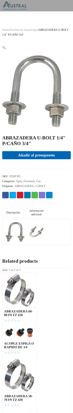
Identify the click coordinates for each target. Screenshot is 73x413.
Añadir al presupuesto (36, 155)
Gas (38, 181)
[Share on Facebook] (5, 195)
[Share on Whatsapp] (34, 195)
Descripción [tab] (13, 212)
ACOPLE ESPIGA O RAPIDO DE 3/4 (19, 345)
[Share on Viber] (42, 195)
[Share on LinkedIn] (27, 195)
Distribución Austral (20, 29)
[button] (4, 47)
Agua (35, 29)
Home (5, 29)
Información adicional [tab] (36, 212)
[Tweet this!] (13, 195)
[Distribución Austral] (14, 5)
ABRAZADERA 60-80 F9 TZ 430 (18, 313)
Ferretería (29, 181)
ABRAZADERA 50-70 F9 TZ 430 (18, 397)
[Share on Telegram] (49, 195)
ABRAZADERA (24, 186)
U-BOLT (40, 186)
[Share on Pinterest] (20, 195)
